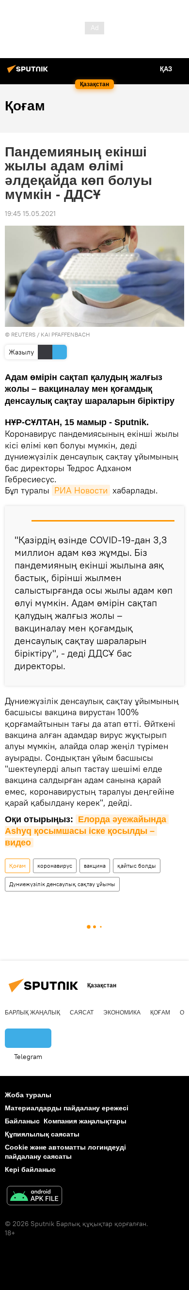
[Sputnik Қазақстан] (29, 72)
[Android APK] (34, 1197)
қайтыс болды (136, 865)
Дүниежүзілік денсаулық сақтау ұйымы (62, 884)
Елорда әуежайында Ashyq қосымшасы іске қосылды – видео (87, 831)
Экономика (122, 1012)
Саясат (82, 1012)
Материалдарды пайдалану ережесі (66, 1108)
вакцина (95, 865)
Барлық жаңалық (32, 1012)
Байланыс (22, 1121)
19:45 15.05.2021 (30, 213)
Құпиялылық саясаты (42, 1134)
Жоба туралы (28, 1095)
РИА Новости (81, 490)
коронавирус (54, 865)
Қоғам (17, 865)
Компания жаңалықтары (85, 1121)
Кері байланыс (30, 1169)
